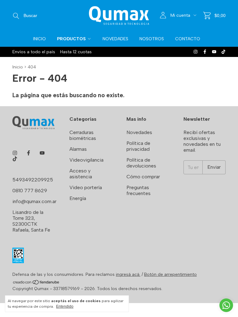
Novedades (115, 38)
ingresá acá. (128, 274)
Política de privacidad (138, 146)
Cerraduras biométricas (82, 135)
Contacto (187, 38)
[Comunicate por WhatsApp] (226, 305)
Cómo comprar (143, 177)
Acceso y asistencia (80, 174)
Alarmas (78, 149)
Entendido (64, 306)
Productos (71, 38)
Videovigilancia (86, 160)
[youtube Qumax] (214, 51)
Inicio (39, 38)
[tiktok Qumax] (223, 51)
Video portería (85, 187)
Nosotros (151, 38)
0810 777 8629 (29, 190)
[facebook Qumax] (205, 51)
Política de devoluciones (141, 163)
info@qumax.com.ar (34, 201)
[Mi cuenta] (163, 15)
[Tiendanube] (36, 283)
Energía (77, 198)
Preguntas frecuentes (138, 190)
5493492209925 (32, 180)
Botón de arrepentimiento (170, 274)
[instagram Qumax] (195, 51)
